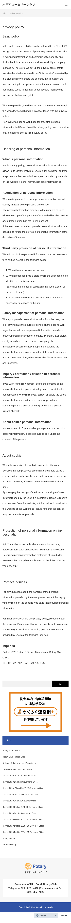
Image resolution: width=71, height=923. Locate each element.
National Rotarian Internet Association (19, 763)
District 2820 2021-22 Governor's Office (20, 794)
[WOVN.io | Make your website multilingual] (64, 916)
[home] (4, 12)
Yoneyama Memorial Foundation (17, 769)
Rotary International (11, 750)
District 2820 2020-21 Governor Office (19, 801)
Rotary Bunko (8, 838)
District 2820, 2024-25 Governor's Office (20, 776)
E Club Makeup (9, 845)
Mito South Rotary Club (42, 907)
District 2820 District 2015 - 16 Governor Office (23, 826)
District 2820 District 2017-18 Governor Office (22, 819)
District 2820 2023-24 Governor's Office (20, 782)
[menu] (66, 4)
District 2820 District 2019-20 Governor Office (22, 807)
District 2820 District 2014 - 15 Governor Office (23, 832)
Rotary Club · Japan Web (13, 757)
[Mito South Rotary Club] (30, 4)
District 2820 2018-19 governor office (19, 813)
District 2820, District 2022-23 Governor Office (22, 788)
